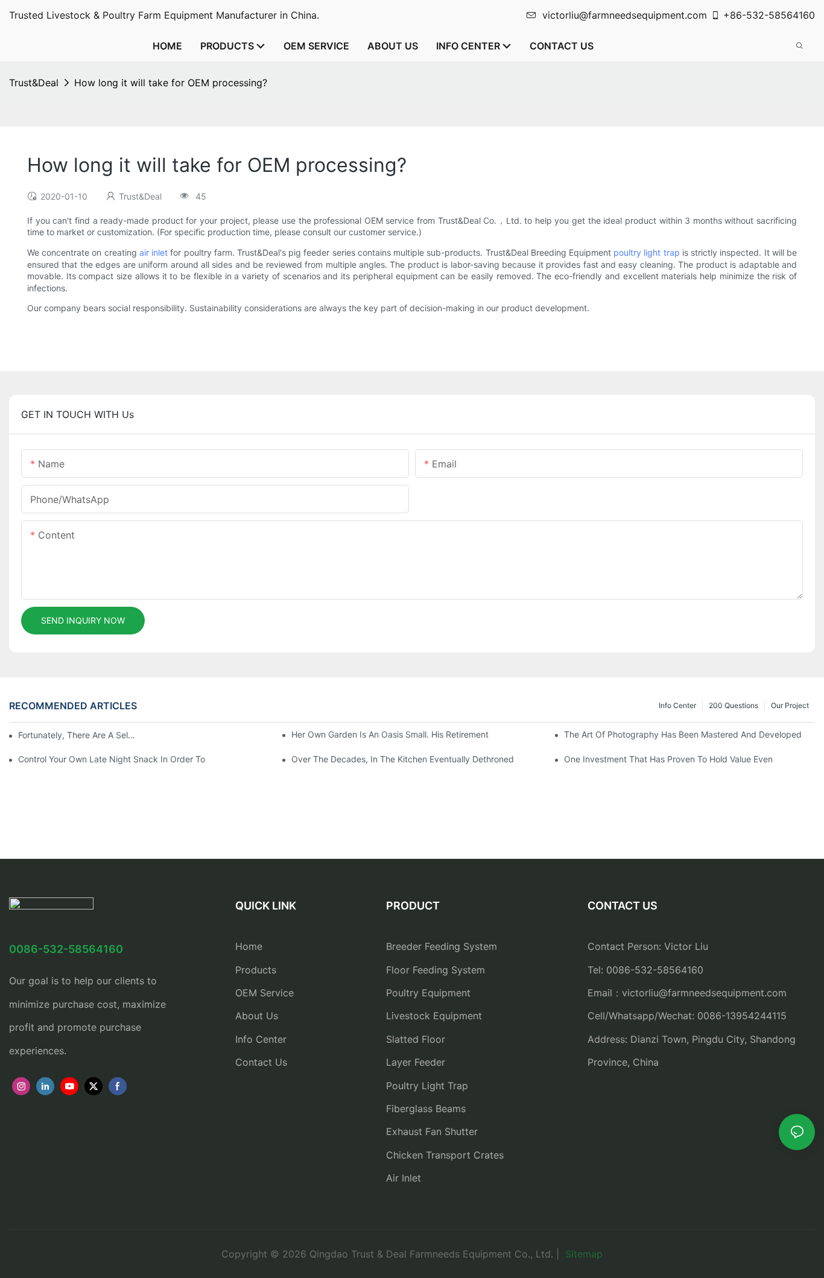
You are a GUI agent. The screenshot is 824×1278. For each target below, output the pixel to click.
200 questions (733, 705)
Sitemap (582, 1254)
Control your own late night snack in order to (111, 759)
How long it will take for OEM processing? (170, 83)
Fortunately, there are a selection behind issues (78, 735)
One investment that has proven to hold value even (668, 759)
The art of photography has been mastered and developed (683, 734)
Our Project (790, 705)
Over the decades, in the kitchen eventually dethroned (402, 759)
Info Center (677, 705)
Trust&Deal (34, 83)
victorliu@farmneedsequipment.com (624, 15)
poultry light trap (646, 252)
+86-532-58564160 (769, 15)
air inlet (153, 252)
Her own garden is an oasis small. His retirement (390, 734)
